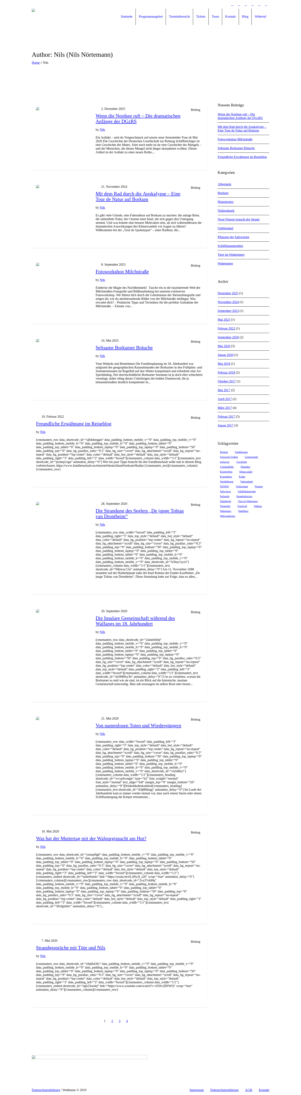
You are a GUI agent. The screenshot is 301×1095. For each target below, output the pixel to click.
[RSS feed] (259, 4)
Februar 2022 (226, 328)
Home (36, 62)
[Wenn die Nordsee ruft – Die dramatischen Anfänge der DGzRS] (62, 133)
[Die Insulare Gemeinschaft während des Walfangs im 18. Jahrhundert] (62, 636)
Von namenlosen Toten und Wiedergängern (138, 725)
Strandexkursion (244, 496)
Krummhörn (226, 476)
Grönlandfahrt (227, 467)
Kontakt (264, 1090)
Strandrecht (225, 501)
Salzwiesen (225, 491)
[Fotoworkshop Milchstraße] (62, 289)
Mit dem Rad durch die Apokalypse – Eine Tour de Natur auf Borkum (138, 196)
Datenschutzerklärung (224, 1090)
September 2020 (228, 337)
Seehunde (224, 496)
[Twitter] (245, 4)
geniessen (224, 462)
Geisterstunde (251, 457)
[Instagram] (238, 4)
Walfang (258, 506)
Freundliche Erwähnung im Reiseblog (73, 423)
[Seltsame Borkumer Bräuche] (62, 365)
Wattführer (243, 511)
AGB (248, 1090)
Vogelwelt (242, 506)
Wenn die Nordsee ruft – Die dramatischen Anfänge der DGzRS (240, 116)
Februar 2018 (226, 372)
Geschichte (241, 462)
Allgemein (224, 184)
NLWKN (224, 486)
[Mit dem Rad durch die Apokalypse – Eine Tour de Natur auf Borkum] (62, 211)
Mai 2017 (224, 390)
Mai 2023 (224, 319)
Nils (102, 129)
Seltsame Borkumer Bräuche (124, 347)
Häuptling (245, 467)
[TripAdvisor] (266, 4)
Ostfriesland (225, 228)
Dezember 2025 (228, 293)
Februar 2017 (226, 416)
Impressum (197, 1090)
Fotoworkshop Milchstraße (122, 271)
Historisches (225, 202)
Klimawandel (245, 472)
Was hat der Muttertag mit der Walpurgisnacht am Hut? (91, 838)
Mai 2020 (224, 346)
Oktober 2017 (227, 381)
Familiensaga (241, 452)
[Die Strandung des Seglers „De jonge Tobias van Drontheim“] (62, 528)
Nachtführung (226, 481)
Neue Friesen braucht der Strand (238, 219)
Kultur (242, 476)
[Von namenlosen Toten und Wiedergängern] (62, 743)
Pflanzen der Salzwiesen (233, 237)
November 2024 (228, 302)
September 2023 (228, 311)
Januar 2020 (225, 355)
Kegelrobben (226, 472)
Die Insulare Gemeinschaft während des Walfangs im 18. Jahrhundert (135, 620)
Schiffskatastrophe (247, 491)
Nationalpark (226, 210)
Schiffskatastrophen (230, 246)
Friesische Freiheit (229, 457)
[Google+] (225, 4)
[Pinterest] (232, 4)
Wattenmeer (225, 263)
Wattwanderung (227, 516)
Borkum (223, 193)
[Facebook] (218, 4)
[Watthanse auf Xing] (252, 4)
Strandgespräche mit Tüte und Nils (70, 947)
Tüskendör (225, 506)
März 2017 (225, 407)
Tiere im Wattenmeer (231, 254)
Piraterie (259, 486)
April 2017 (225, 399)
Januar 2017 (225, 425)
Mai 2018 (224, 363)
